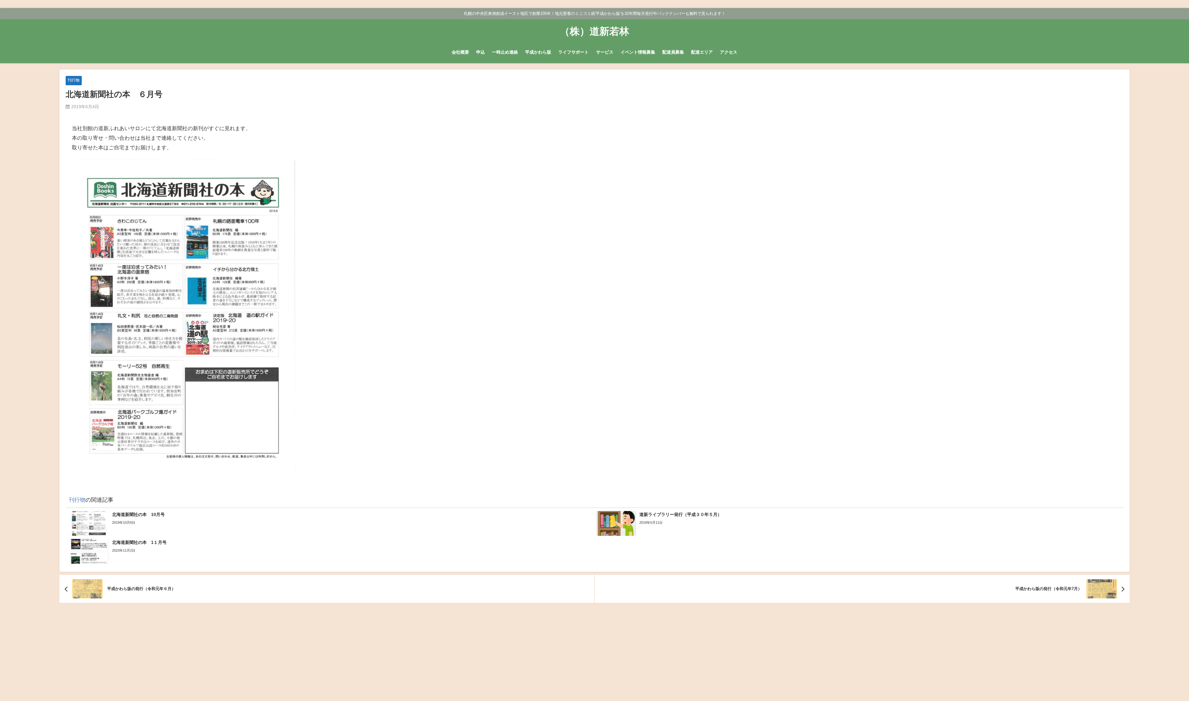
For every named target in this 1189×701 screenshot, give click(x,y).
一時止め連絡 (505, 52)
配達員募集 (673, 52)
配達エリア (702, 52)
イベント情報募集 (638, 52)
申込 (480, 52)
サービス (604, 52)
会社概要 (460, 52)
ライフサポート (573, 52)
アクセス (728, 52)
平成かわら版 (538, 52)
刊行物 (74, 80)
